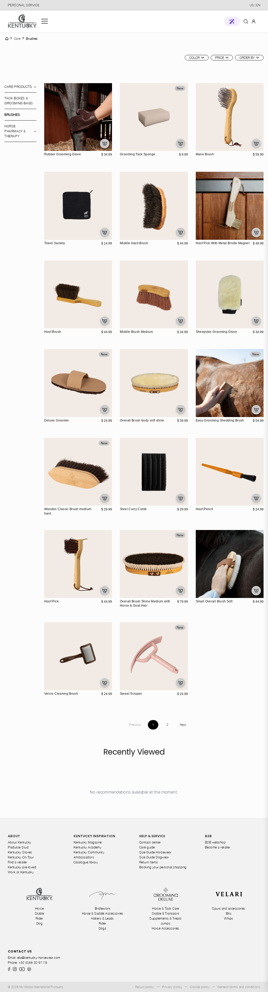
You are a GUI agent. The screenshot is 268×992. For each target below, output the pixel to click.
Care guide (147, 847)
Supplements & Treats (165, 918)
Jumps (165, 923)
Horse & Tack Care (165, 908)
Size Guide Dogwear (154, 857)
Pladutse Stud (18, 847)
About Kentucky (19, 842)
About (14, 836)
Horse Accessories (165, 928)
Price (219, 58)
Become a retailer (217, 847)
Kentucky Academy (88, 847)
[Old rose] (54, 146)
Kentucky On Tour (21, 857)
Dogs (103, 928)
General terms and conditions (238, 987)
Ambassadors (84, 857)
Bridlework (102, 908)
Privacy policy (172, 987)
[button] (232, 21)
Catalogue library (86, 862)
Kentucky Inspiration (94, 836)
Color (194, 58)
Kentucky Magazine (88, 842)
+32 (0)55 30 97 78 (33, 963)
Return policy (144, 987)
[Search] (245, 21)
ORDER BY (247, 58)
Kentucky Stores (20, 852)
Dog (39, 923)
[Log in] (253, 21)
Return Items (148, 862)
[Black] (49, 235)
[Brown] (49, 146)
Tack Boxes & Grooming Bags (18, 100)
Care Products (18, 87)
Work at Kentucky (21, 872)
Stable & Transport (165, 913)
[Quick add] (104, 143)
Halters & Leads (102, 918)
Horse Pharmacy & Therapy (15, 131)
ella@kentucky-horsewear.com (38, 958)
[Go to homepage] (22, 21)
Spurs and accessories (228, 908)
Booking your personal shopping (163, 867)
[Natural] (200, 324)
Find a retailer (17, 862)
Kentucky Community (89, 852)
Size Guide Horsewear (155, 852)
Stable (39, 913)
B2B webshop (215, 842)
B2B (208, 836)
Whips (228, 918)
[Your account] (253, 21)
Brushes (12, 115)
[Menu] (44, 21)
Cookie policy (200, 987)
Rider (39, 918)
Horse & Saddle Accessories (102, 913)
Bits (229, 913)
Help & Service (152, 836)
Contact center (150, 842)
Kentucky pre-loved (22, 867)
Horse (39, 908)
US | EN (255, 5)
